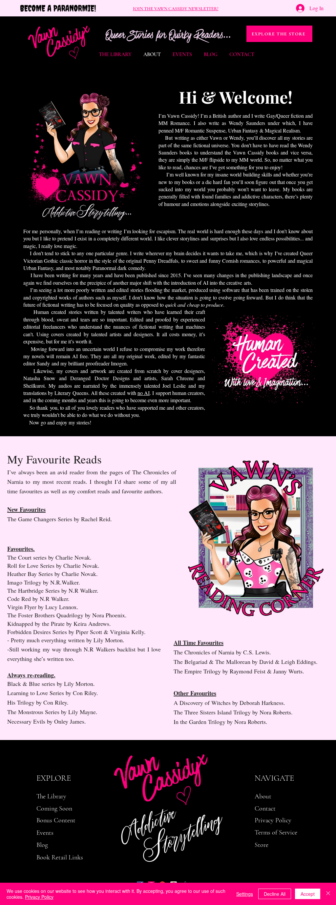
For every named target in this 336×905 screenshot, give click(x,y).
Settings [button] (244, 894)
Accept (308, 894)
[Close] (328, 894)
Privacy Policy (39, 897)
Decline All (274, 894)
